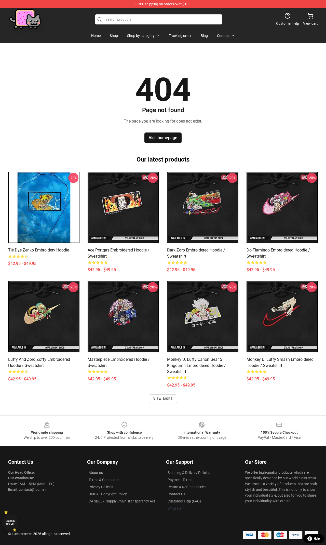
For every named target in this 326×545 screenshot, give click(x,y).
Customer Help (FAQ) (184, 501)
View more (163, 399)
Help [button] (317, 538)
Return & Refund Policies (187, 487)
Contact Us (176, 494)
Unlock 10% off (10, 522)
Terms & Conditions (104, 480)
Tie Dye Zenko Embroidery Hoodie (38, 250)
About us (96, 473)
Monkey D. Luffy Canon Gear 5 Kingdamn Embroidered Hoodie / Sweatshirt (196, 365)
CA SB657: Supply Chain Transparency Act (122, 501)
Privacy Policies (101, 487)
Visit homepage (163, 137)
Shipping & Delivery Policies (189, 473)
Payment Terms (180, 480)
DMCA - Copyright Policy (108, 494)
